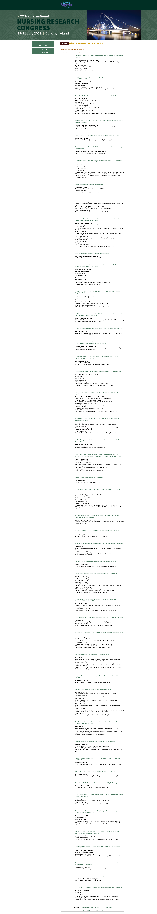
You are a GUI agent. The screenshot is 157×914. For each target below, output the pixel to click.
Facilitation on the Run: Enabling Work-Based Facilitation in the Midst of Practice (97, 135)
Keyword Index (43, 52)
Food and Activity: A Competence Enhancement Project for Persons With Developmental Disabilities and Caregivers (95, 600)
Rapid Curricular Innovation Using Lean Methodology (90, 876)
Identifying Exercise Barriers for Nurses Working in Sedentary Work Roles (95, 561)
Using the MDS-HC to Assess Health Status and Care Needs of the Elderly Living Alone (99, 887)
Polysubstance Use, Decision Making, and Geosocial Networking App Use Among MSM (98, 573)
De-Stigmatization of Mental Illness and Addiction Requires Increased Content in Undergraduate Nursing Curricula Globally (97, 219)
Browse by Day (43, 45)
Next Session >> (98, 910)
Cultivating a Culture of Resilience (84, 199)
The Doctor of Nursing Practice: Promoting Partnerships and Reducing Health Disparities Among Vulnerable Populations (97, 832)
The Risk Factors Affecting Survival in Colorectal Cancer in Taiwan (93, 689)
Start (43, 42)
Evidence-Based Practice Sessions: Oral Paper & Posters (96, 907)
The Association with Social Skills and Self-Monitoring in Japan (92, 654)
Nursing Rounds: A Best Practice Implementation (89, 477)
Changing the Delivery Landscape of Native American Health (92, 253)
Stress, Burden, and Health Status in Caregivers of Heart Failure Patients (95, 771)
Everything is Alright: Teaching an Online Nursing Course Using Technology (96, 783)
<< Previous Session (87, 910)
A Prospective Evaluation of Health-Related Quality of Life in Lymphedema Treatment (99, 543)
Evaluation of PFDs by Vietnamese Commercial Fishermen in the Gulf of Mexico (97, 96)
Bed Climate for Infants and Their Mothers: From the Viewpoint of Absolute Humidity (99, 617)
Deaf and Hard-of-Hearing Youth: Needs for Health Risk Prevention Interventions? (98, 371)
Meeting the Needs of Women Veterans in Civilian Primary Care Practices (95, 741)
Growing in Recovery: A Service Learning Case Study (89, 184)
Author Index (43, 49)
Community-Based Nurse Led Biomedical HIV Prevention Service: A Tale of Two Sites (98, 328)
